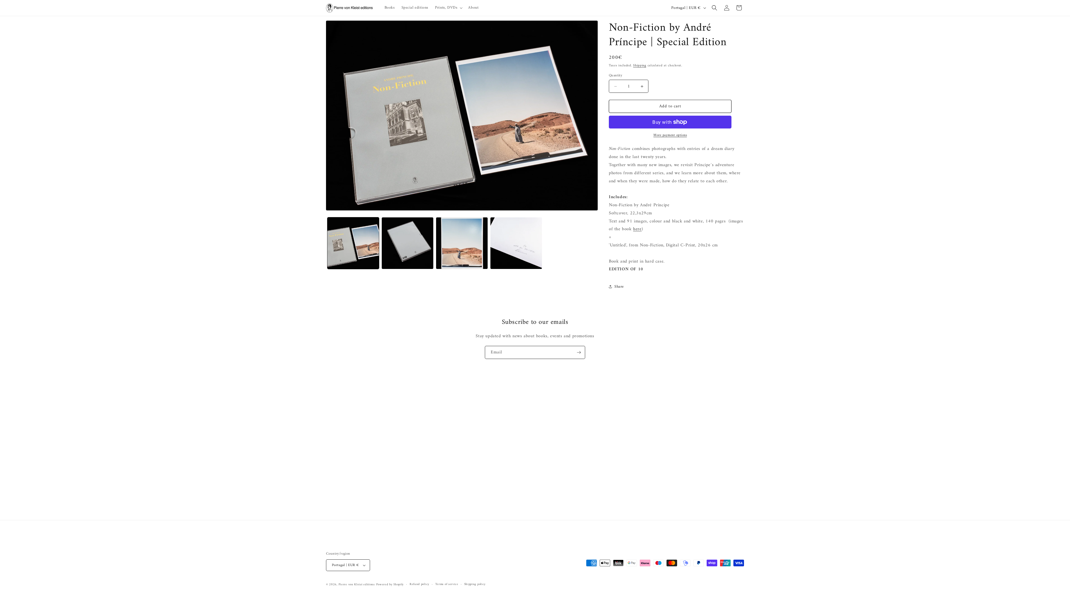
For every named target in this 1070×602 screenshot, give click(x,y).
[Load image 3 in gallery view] (462, 243)
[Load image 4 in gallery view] (516, 243)
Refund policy (419, 584)
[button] (448, 8)
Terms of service (446, 584)
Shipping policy (475, 584)
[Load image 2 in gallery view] (407, 243)
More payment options (670, 135)
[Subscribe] (579, 352)
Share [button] (619, 286)
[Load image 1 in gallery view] (353, 243)
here (637, 229)
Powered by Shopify (390, 584)
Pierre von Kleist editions (357, 584)
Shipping (639, 66)
